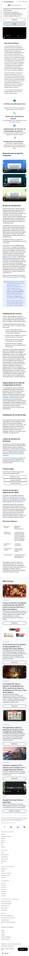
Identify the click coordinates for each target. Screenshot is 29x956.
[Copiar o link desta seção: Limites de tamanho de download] (12, 441)
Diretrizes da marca (16, 944)
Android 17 (3, 883)
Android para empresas (6, 836)
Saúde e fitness (4, 856)
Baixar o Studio (4, 907)
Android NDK (4, 910)
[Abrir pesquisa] (17, 1)
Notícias (3, 842)
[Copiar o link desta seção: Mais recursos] (15, 581)
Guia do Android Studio (6, 901)
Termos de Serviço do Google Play (14, 512)
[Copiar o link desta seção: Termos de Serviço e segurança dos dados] (20, 492)
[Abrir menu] (2, 1)
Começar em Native (15, 480)
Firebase (3, 934)
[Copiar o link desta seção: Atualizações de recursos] (23, 314)
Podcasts (3, 847)
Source (2, 840)
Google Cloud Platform (6, 937)
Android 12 (3, 893)
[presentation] (14, 154)
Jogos (2, 852)
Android (3, 834)
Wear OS (3, 871)
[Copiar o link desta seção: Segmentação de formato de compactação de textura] (23, 131)
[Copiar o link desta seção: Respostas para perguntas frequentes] (12, 155)
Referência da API (5, 905)
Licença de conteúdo (15, 819)
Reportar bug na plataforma (7, 915)
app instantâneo (14, 277)
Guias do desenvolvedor (6, 903)
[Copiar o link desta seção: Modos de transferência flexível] (17, 119)
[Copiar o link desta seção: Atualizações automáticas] (24, 142)
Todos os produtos (5, 939)
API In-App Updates (19, 428)
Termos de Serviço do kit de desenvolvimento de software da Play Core (14, 498)
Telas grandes (4, 868)
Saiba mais (14, 623)
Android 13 (3, 891)
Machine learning (4, 854)
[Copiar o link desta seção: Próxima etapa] (15, 469)
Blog (2, 844)
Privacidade (3, 861)
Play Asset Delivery (11, 43)
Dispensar (14, 19)
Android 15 (3, 887)
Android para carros (5, 875)
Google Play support (5, 920)
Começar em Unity (16, 483)
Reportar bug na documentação (8, 917)
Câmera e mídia (4, 859)
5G (1, 863)
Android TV (3, 877)
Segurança (3, 838)
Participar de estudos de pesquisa (8, 922)
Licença (9, 944)
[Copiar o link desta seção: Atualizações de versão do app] (4, 417)
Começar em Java (14, 477)
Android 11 (3, 895)
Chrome (3, 932)
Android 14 (3, 889)
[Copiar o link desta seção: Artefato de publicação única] (14, 106)
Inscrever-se (22, 949)
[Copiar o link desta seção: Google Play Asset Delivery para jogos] (12, 802)
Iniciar (14, 24)
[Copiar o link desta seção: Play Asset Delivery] (18, 521)
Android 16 (3, 885)
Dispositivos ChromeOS (6, 873)
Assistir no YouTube (14, 811)
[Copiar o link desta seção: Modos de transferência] (22, 206)
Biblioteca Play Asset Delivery (10, 256)
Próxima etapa (13, 93)
